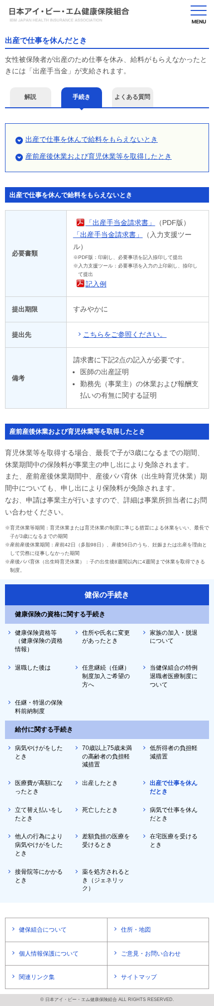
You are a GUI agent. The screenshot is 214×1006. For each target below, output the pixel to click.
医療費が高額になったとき (39, 787)
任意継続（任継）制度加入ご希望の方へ (106, 676)
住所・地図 (136, 929)
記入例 (96, 284)
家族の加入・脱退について (174, 637)
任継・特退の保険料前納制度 (39, 707)
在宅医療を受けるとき (174, 840)
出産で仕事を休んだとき (174, 787)
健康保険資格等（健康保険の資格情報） (39, 641)
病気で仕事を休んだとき (174, 814)
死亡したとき (100, 809)
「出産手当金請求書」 (120, 223)
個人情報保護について (49, 953)
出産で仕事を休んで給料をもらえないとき (91, 139)
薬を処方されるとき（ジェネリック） (106, 880)
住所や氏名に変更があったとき (106, 637)
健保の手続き (107, 594)
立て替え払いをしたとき (39, 814)
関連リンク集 (37, 977)
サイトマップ (139, 977)
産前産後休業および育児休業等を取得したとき (98, 156)
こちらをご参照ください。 (125, 334)
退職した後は (33, 667)
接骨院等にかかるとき (39, 876)
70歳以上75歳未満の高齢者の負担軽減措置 (107, 756)
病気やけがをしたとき (39, 752)
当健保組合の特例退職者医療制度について (174, 676)
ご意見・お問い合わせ (151, 953)
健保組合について (43, 929)
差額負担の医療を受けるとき (106, 840)
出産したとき (100, 782)
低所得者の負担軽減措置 (174, 752)
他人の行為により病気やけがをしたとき (39, 845)
